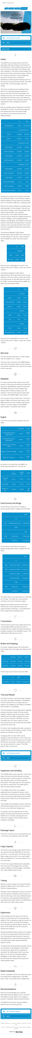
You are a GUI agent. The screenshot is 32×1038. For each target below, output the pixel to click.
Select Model (11, 8)
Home (6, 8)
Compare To (17, 8)
